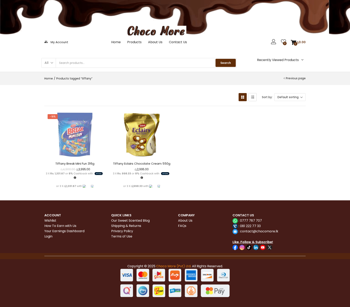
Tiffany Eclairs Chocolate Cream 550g (141, 163)
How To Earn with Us (60, 225)
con (242, 231)
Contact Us (178, 42)
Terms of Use (121, 236)
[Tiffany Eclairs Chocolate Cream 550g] (141, 134)
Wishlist (50, 220)
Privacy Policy (122, 231)
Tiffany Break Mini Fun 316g (74, 163)
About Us (155, 42)
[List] (253, 97)
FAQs (182, 225)
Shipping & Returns (126, 225)
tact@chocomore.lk (262, 231)
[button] (298, 42)
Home (116, 42)
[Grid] (243, 97)
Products (134, 42)
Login (48, 236)
